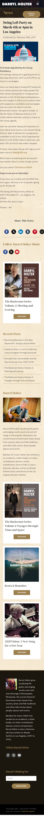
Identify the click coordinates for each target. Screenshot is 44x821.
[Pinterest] (35, 232)
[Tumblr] (28, 232)
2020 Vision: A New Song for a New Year (20, 643)
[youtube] (17, 252)
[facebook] (5, 252)
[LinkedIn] (21, 232)
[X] (14, 232)
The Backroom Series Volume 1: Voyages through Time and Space (21, 526)
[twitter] (11, 252)
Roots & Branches (16, 586)
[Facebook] (7, 232)
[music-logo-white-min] (16, 3)
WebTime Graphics (28, 811)
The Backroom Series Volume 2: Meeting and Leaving (19, 305)
